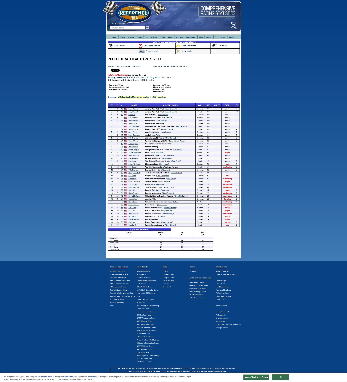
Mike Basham (133, 170)
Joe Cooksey (133, 121)
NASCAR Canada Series (118, 290)
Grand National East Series (146, 281)
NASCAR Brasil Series (144, 321)
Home (114, 37)
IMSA (201, 37)
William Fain (168, 187)
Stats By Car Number (223, 296)
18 (122, 208)
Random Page (221, 281)
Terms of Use (220, 321)
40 (122, 112)
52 (122, 115)
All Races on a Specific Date (225, 274)
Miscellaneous (221, 267)
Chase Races (220, 284)
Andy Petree (132, 132)
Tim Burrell (132, 167)
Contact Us (220, 299)
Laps (208, 105)
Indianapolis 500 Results (146, 293)
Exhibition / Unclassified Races (148, 343)
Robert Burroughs (135, 152)
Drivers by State (168, 274)
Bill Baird (131, 115)
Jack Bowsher (168, 155)
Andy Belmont (133, 126)
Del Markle (177, 150)
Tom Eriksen (132, 123)
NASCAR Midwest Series (145, 324)
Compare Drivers (169, 277)
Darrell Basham (163, 170)
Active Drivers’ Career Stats (200, 278)
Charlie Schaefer (134, 181)
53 (122, 152)
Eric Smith (132, 161)
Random (232, 37)
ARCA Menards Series (118, 287)
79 (122, 181)
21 (122, 155)
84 (122, 193)
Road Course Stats (222, 287)
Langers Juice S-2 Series (145, 299)
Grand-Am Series (143, 309)
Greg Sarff (132, 225)
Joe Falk (156, 135)
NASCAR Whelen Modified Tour (121, 293)
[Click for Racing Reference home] (174, 16)
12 (122, 196)
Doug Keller (132, 202)
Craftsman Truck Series (118, 277)
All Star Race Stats (222, 293)
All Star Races (141, 274)
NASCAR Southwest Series (146, 327)
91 (122, 135)
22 (122, 138)
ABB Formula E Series (144, 362)
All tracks (192, 271)
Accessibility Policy (222, 318)
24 (122, 141)
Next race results (134, 66)
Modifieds (179, 37)
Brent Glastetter (134, 135)
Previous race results (117, 66)
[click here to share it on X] (235, 25)
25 (122, 190)
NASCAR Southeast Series (146, 318)
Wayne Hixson (167, 210)
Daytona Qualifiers (143, 271)
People (165, 267)
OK (281, 377)
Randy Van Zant (134, 164)
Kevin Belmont (133, 205)
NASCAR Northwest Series (146, 331)
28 (122, 158)
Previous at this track (162, 66)
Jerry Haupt (164, 164)
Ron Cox (131, 210)
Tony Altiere (132, 199)
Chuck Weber (133, 141)
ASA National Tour (143, 334)
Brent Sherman (133, 187)
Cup (146, 37)
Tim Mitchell (132, 184)
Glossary (112, 97)
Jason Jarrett (133, 129)
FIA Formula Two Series (145, 337)
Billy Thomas (133, 138)
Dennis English (133, 150)
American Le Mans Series (146, 312)
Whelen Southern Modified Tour (148, 340)
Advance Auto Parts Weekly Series (122, 296)
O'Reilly (154, 37)
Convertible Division (144, 277)
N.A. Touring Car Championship (148, 306)
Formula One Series (117, 302)
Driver (134, 105)
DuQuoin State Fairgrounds (148, 77)
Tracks (139, 37)
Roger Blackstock (134, 196)
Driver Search (119, 24)
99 (122, 118)
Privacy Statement (222, 312)
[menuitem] (229, 315)
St (117, 105)
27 (122, 199)
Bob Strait (132, 176)
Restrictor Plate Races (224, 290)
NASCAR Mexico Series (145, 346)
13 (122, 187)
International (190, 37)
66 (122, 176)
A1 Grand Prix (141, 302)
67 (122, 129)
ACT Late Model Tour (144, 359)
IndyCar (208, 37)
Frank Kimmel (133, 109)
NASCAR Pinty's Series (197, 292)
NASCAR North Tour (144, 287)
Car (199, 105)
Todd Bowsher (133, 155)
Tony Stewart (133, 112)
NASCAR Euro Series (144, 349)
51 (122, 121)
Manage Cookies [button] (222, 328)
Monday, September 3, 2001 (120, 77)
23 (122, 210)
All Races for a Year (222, 271)
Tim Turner (132, 208)
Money (217, 105)
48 (122, 173)
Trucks (162, 37)
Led (236, 105)
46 (122, 109)
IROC (138, 296)
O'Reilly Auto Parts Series (119, 274)
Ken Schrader (163, 115)
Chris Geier (132, 190)
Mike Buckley (133, 158)
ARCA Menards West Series (120, 281)
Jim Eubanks (133, 147)
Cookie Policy (68, 377)
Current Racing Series (119, 267)
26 (122, 179)
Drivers (122, 37)
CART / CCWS (142, 284)
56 (122, 222)
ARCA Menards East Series (119, 284)
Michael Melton (133, 219)
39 (122, 144)
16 (122, 205)
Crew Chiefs (167, 287)
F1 (215, 37)
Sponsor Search (221, 306)
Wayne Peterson (158, 184)
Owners (131, 37)
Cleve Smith (176, 161)
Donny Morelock (134, 173)
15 (122, 132)
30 (122, 167)
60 (122, 150)
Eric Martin (132, 222)
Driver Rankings (168, 281)
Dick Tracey (132, 216)
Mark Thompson (163, 176)
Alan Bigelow (133, 144)
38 (122, 123)
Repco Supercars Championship (148, 355)
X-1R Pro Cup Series (144, 315)
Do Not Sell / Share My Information (228, 324)
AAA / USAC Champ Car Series (147, 290)
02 (122, 216)
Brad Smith (132, 179)
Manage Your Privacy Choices (256, 377)
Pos (111, 105)
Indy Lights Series (143, 352)
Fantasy (222, 37)
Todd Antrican (133, 213)
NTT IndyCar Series (117, 299)
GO (147, 27)
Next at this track (179, 66)
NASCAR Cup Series (117, 271)
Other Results (142, 267)
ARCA (170, 37)
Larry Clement (171, 109)
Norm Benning (133, 193)
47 (122, 147)
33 (122, 219)
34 (122, 170)
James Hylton (176, 173)
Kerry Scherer (170, 225)
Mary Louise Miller (167, 129)
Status (227, 105)
